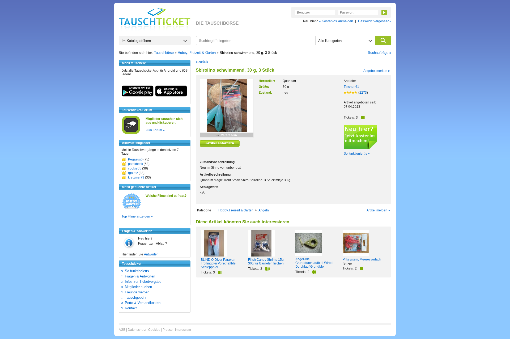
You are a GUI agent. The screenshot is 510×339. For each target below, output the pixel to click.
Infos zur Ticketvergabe (143, 282)
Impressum (183, 330)
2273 (363, 92)
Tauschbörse (164, 53)
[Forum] (131, 133)
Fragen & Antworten (140, 276)
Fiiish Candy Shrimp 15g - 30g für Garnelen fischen (267, 261)
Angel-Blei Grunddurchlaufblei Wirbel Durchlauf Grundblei (314, 262)
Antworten (151, 254)
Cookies (154, 330)
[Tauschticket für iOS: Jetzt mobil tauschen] (171, 95)
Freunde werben (137, 292)
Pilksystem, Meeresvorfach (362, 259)
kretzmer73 (136, 177)
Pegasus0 (135, 159)
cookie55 (134, 168)
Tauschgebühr (135, 297)
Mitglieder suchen (138, 287)
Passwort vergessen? (374, 21)
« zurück (202, 62)
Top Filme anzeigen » (137, 216)
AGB (122, 330)
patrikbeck (135, 164)
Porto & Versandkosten (142, 303)
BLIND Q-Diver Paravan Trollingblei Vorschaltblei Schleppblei (218, 263)
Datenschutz (137, 330)
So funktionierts (137, 271)
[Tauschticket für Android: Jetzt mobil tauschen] (138, 95)
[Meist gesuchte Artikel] (132, 208)
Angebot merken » (376, 71)
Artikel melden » (378, 210)
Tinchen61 (351, 87)
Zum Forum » (155, 130)
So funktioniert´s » (357, 153)
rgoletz (133, 173)
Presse (168, 330)
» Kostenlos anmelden (336, 21)
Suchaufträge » (379, 53)
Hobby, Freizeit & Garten (197, 53)
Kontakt (131, 308)
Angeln (263, 210)
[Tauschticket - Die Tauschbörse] (154, 19)
